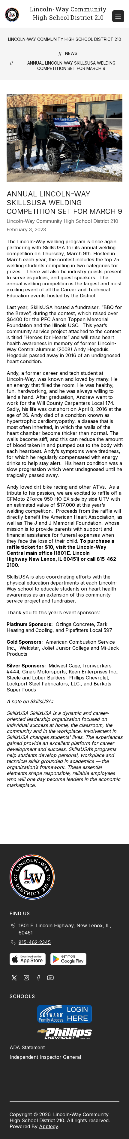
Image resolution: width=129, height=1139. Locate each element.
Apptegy (48, 1126)
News (71, 53)
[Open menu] (118, 16)
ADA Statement (27, 1047)
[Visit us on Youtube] (50, 978)
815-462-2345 (35, 942)
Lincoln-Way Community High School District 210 (64, 39)
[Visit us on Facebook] (38, 978)
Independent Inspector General (45, 1057)
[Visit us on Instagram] (26, 978)
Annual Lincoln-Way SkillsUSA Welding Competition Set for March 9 (71, 65)
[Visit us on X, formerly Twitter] (14, 978)
